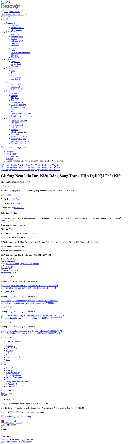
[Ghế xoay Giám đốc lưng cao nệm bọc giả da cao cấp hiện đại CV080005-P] (32, 316)
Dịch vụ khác (16, 84)
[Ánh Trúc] (6, 195)
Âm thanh (15, 48)
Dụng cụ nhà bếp (18, 107)
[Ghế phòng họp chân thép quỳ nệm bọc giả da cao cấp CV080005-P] (29, 301)
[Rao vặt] (10, 8)
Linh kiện (15, 57)
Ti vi (13, 50)
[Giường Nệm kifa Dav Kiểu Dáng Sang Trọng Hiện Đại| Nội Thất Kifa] (30, 165)
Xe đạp (14, 75)
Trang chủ (10, 152)
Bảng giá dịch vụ (13, 373)
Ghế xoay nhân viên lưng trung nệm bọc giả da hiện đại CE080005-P (28, 288)
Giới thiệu (10, 368)
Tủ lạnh (14, 93)
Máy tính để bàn (17, 41)
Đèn (12, 111)
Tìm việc (14, 66)
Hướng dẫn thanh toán (15, 386)
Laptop (14, 39)
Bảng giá (9, 370)
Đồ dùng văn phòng (19, 139)
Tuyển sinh (15, 62)
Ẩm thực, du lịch (18, 125)
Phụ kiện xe (16, 80)
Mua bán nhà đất (17, 28)
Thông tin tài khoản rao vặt (17, 382)
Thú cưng (15, 123)
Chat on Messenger (23, 442)
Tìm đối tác (15, 86)
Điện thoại (15, 34)
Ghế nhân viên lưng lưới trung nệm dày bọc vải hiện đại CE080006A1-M (30, 333)
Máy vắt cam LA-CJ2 (9, 273)
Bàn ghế (14, 100)
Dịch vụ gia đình (17, 89)
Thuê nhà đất (16, 30)
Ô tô (13, 71)
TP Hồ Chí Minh (13, 154)
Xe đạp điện (16, 77)
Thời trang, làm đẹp (19, 120)
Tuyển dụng (16, 64)
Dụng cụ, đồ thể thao (19, 136)
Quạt (13, 109)
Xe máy (14, 73)
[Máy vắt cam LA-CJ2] (10, 270)
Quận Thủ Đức (12, 156)
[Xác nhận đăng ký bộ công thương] (16, 416)
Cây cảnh (15, 134)
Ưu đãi (8, 379)
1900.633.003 (6, 393)
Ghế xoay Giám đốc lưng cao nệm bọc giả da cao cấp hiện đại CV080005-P (31, 318)
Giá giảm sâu (16, 25)
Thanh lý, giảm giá (18, 132)
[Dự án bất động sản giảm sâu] (13, 147)
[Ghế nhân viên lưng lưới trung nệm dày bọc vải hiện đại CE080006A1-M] (31, 331)
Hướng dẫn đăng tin (14, 384)
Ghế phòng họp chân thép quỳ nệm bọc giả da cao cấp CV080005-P (28, 303)
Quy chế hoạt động (13, 375)
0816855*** (19, 208)
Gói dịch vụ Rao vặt (12, 12)
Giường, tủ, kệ (17, 102)
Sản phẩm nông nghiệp (20, 143)
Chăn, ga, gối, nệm (18, 105)
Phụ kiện (14, 55)
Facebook (10, 399)
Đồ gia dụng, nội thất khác (21, 116)
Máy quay (15, 46)
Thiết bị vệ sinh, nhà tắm (21, 114)
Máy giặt (14, 96)
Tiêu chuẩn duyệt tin (14, 377)
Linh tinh (14, 130)
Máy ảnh (14, 43)
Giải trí (14, 127)
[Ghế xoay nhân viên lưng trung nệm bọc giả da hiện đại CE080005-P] (29, 286)
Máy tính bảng (17, 37)
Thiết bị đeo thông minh (20, 52)
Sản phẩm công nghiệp (20, 141)
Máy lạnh (15, 98)
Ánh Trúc (15, 199)
